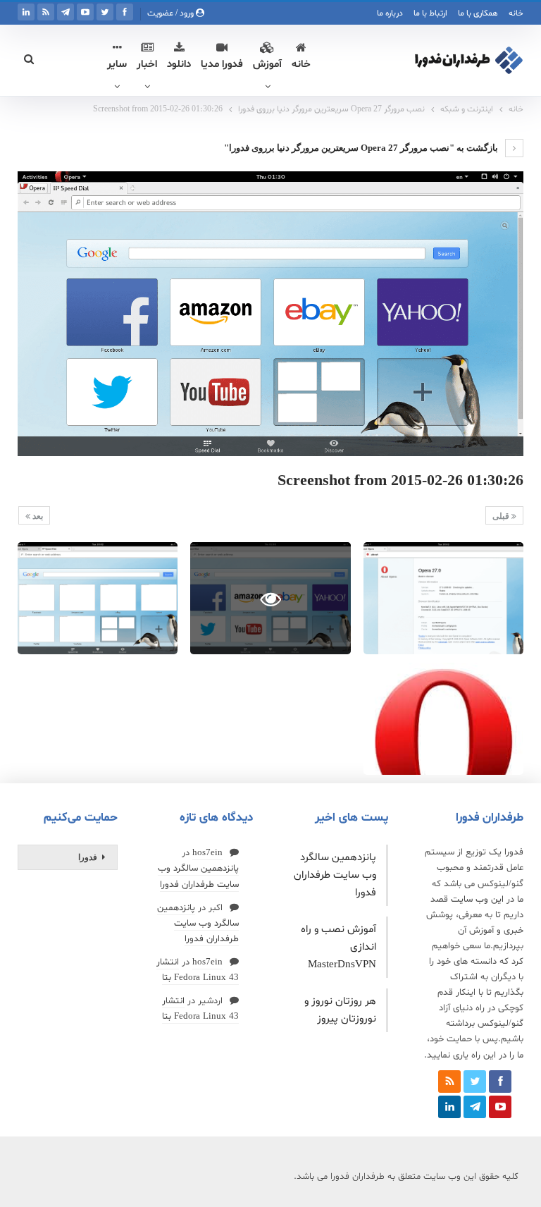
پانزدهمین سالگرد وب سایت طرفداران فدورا (335, 875)
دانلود (179, 64)
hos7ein (207, 853)
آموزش (267, 64)
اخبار (147, 64)
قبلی (501, 516)
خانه (516, 13)
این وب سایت (477, 899)
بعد (36, 516)
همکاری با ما (478, 13)
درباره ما (390, 13)
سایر (117, 64)
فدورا (87, 857)
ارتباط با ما (430, 13)
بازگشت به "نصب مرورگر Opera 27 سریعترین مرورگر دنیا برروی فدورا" (362, 147)
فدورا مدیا (222, 64)
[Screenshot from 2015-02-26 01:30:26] (443, 598)
